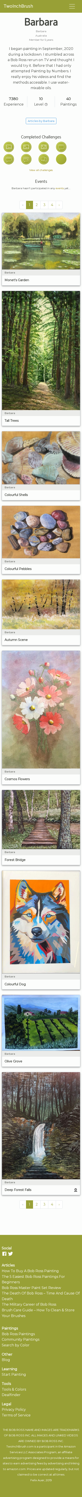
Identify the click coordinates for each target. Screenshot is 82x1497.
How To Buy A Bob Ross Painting (30, 1271)
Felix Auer (37, 1480)
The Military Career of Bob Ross (29, 1304)
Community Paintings (20, 1339)
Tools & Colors (14, 1389)
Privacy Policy (14, 1409)
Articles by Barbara (41, 121)
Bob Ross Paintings (18, 1334)
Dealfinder (11, 1395)
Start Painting (14, 1374)
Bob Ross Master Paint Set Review (31, 1288)
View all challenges (41, 170)
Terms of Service (16, 1415)
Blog (6, 1360)
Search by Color (16, 1345)
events (60, 188)
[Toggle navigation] (72, 6)
